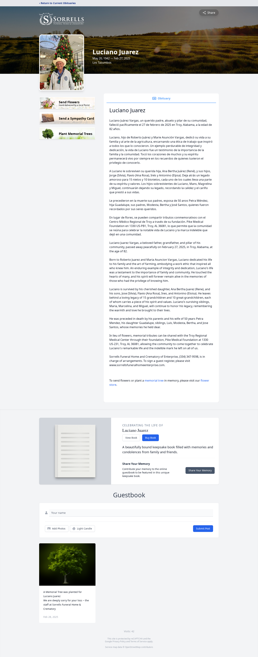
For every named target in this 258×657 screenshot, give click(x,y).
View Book (131, 437)
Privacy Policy (119, 641)
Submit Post (203, 528)
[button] (67, 564)
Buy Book (150, 437)
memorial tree (154, 380)
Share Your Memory (200, 470)
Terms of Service (138, 641)
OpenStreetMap (133, 647)
